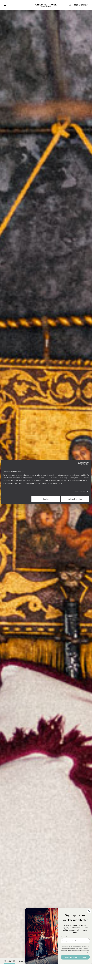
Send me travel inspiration (75, 957)
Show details (80, 492)
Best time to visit (24, 961)
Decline (45, 499)
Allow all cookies (75, 499)
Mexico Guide (9, 961)
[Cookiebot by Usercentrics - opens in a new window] (79, 463)
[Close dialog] (89, 911)
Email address (65, 937)
